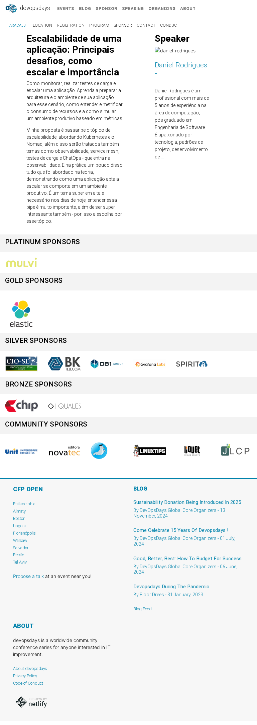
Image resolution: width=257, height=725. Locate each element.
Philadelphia (24, 503)
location (42, 25)
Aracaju (17, 25)
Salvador (20, 547)
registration (71, 25)
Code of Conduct (28, 683)
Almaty (19, 511)
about (188, 8)
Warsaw (20, 540)
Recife (18, 554)
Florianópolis (24, 533)
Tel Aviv (20, 562)
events (65, 8)
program (99, 25)
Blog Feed (142, 608)
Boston (19, 518)
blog (85, 8)
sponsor (106, 8)
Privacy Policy (25, 675)
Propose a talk (28, 576)
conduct (169, 25)
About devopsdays (30, 668)
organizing (161, 8)
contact (146, 25)
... (162, 156)
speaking (133, 8)
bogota (19, 525)
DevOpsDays (34, 8)
